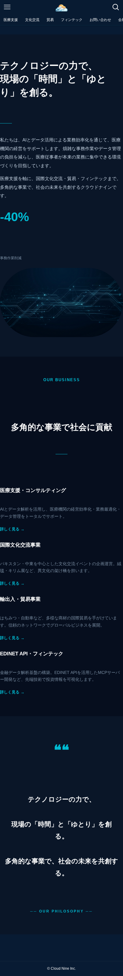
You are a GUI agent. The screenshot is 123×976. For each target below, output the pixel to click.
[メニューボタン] (7, 7)
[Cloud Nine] (61, 7)
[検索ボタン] (116, 7)
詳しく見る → (12, 529)
